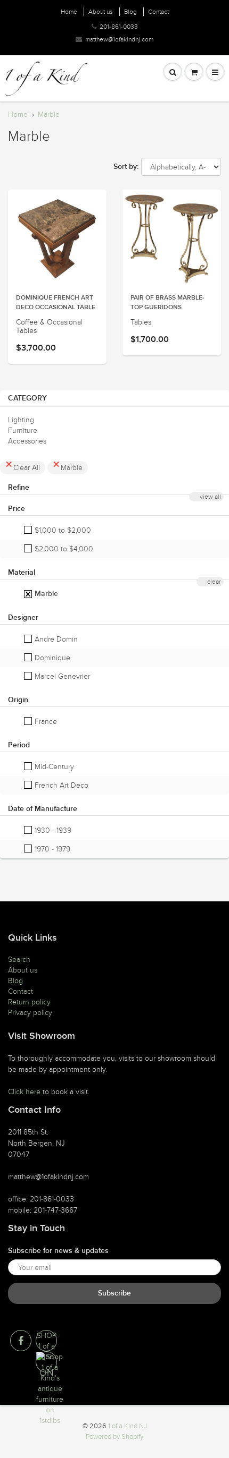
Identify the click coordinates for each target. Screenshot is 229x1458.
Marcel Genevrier (61, 676)
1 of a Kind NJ (127, 1426)
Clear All (26, 467)
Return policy (29, 1002)
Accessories (27, 441)
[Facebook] (20, 1340)
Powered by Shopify (114, 1437)
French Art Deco (60, 785)
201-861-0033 (119, 26)
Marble (49, 114)
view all (210, 496)
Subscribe (114, 1293)
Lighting (21, 419)
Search (19, 959)
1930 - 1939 (51, 830)
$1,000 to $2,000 (61, 530)
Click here (24, 1091)
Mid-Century (53, 766)
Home (69, 11)
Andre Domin (55, 639)
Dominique (51, 657)
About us (100, 11)
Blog (130, 11)
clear (214, 581)
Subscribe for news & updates (58, 1251)
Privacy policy (30, 1012)
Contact (158, 11)
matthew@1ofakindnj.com (119, 39)
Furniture (22, 430)
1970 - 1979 (51, 849)
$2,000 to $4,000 (62, 548)
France (44, 721)
